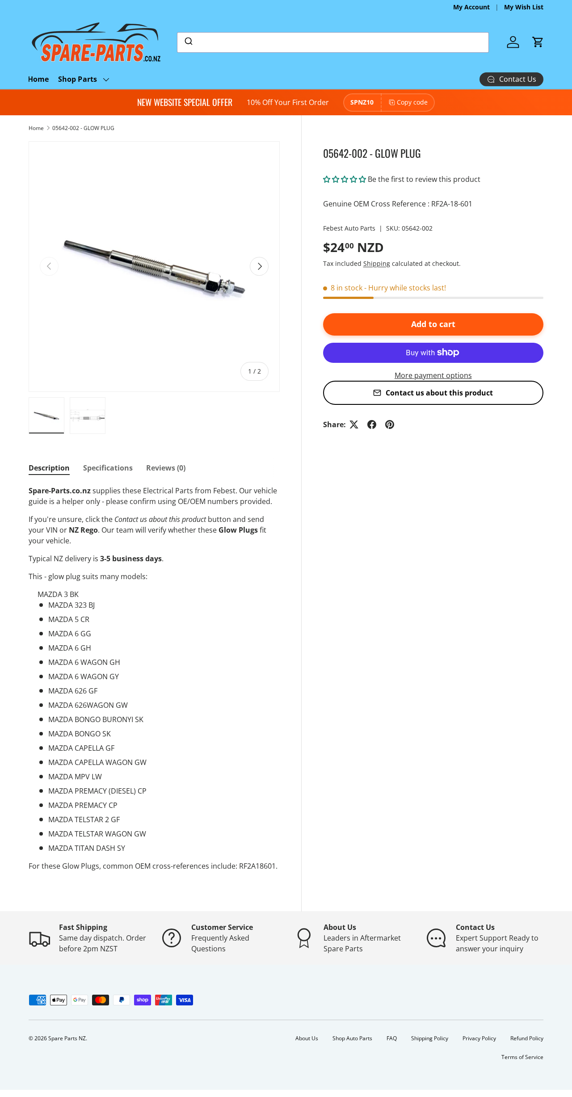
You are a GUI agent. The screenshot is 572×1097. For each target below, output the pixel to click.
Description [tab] (49, 468)
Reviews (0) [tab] (165, 468)
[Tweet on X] (354, 424)
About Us (306, 1038)
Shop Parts (77, 79)
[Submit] (187, 42)
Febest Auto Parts (349, 228)
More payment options (433, 375)
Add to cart (433, 324)
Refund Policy (526, 1038)
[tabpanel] (154, 678)
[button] (538, 42)
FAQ (392, 1038)
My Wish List (523, 7)
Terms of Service (522, 1057)
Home (38, 79)
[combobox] (333, 42)
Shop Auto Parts (352, 1038)
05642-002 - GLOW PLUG (83, 128)
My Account (471, 7)
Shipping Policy (429, 1038)
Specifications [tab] (108, 468)
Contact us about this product (439, 393)
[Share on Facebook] (372, 424)
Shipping (376, 263)
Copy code (412, 102)
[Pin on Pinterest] (390, 424)
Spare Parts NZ (67, 1038)
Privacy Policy (479, 1038)
